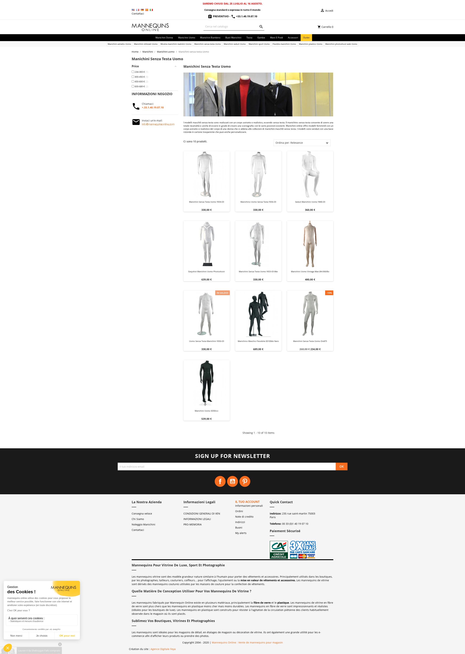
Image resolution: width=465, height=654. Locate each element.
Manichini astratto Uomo (119, 44)
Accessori (293, 37)
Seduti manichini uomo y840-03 (310, 201)
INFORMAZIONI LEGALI (197, 519)
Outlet (306, 37)
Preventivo (220, 16)
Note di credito (244, 516)
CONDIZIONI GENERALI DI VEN (201, 513)
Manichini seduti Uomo (235, 44)
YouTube (232, 481)
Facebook (220, 481)
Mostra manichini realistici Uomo (176, 44)
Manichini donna (164, 37)
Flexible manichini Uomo (284, 44)
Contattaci (138, 13)
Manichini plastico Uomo (310, 44)
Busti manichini (233, 37)
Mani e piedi (276, 37)
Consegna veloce (142, 513)
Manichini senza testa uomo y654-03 (206, 201)
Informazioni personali (249, 505)
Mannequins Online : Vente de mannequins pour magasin (247, 642)
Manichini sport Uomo (259, 44)
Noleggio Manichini (143, 524)
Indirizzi (240, 522)
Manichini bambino (210, 37)
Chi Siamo (138, 519)
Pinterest (244, 481)
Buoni (238, 527)
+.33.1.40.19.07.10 (153, 107)
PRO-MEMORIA (192, 524)
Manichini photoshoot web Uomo (341, 44)
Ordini (239, 511)
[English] (133, 10)
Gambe (261, 37)
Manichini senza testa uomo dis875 (310, 341)
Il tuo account (247, 502)
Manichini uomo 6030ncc (206, 410)
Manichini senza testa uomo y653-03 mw (258, 271)
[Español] (146, 10)
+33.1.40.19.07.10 (246, 16)
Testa (249, 37)
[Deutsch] (142, 10)
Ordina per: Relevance (289, 142)
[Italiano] (151, 10)
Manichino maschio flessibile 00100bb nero (258, 341)
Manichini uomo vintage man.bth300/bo (310, 271)
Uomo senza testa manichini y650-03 (206, 341)
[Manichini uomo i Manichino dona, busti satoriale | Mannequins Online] (150, 26)
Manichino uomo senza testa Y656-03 (258, 201)
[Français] (137, 10)
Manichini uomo (186, 37)
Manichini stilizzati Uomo (146, 44)
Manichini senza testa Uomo (207, 44)
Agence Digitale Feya (163, 649)
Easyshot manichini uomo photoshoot (206, 271)
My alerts (240, 533)
